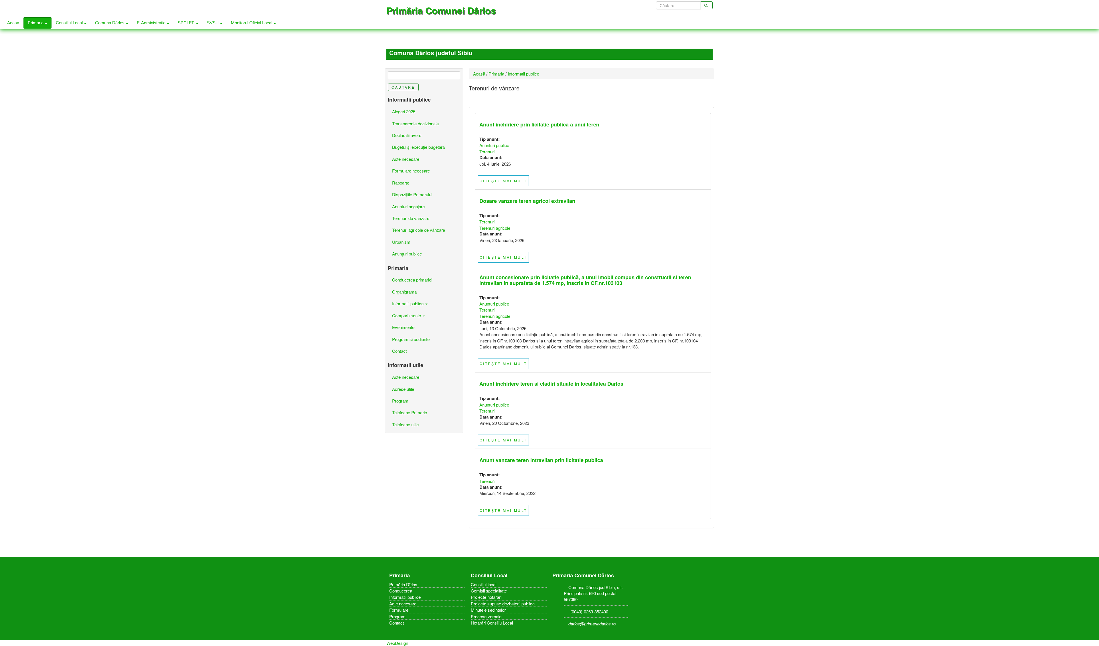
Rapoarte (400, 183)
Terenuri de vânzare (410, 218)
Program (400, 401)
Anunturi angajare (408, 206)
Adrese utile (403, 389)
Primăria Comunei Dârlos (441, 10)
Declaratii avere (406, 135)
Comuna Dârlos (110, 22)
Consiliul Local (70, 22)
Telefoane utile (405, 424)
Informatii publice (523, 74)
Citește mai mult (503, 180)
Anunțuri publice (407, 254)
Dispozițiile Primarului (412, 194)
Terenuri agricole (494, 228)
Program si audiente (411, 339)
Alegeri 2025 (403, 111)
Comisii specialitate (489, 591)
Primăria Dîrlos (403, 584)
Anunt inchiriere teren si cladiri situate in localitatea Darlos (551, 383)
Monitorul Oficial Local (252, 22)
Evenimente (403, 327)
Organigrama (404, 292)
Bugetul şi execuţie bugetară (418, 147)
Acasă (479, 74)
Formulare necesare (411, 171)
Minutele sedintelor (488, 610)
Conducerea (400, 591)
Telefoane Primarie (409, 412)
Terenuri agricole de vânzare (418, 230)
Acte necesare (405, 159)
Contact (399, 351)
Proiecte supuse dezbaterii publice (503, 604)
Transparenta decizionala (415, 123)
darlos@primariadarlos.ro (592, 624)
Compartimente (407, 315)
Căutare (403, 87)
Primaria (36, 22)
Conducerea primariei (412, 280)
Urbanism (401, 242)
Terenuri (487, 151)
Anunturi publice (494, 145)
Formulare (398, 610)
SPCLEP (187, 22)
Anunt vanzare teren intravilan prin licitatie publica (541, 460)
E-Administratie (152, 22)
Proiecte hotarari (486, 597)
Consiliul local (483, 584)
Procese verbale (486, 616)
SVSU (213, 22)
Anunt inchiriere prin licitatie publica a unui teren (539, 124)
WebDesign (397, 643)
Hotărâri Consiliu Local (492, 623)
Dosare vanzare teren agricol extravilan (527, 201)
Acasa (13, 22)
